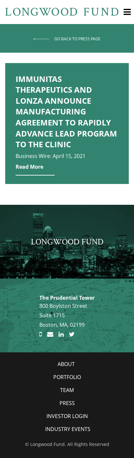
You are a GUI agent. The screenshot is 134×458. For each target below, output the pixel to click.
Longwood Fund (67, 241)
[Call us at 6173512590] (40, 334)
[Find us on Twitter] (71, 334)
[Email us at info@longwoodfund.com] (50, 334)
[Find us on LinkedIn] (61, 334)
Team (67, 390)
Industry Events (67, 429)
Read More (29, 166)
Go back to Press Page (77, 39)
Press (67, 403)
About (66, 364)
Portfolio (67, 377)
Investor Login (67, 416)
